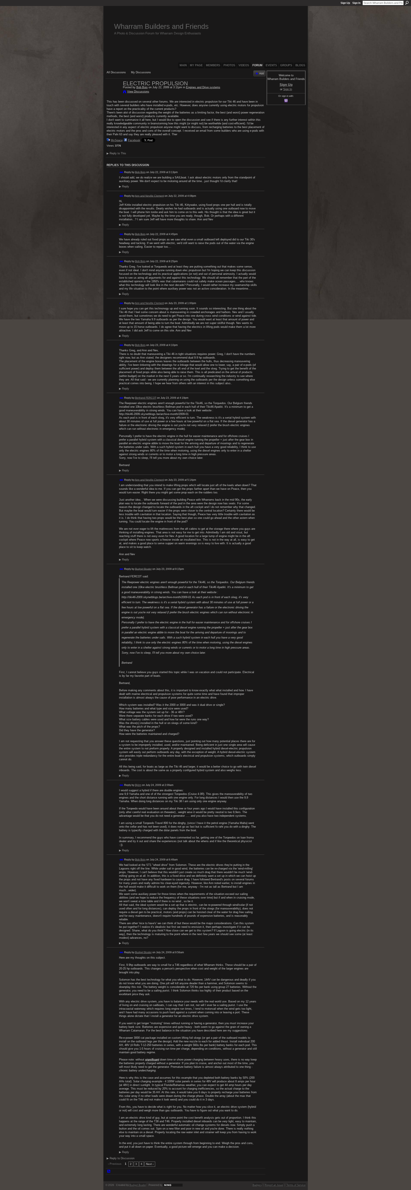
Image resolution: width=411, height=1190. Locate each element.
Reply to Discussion (120, 1158)
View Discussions (138, 91)
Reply (124, 186)
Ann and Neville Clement (149, 195)
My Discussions (141, 72)
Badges (257, 1185)
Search (407, 3)
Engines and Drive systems (203, 87)
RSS (109, 1171)
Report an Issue (274, 1185)
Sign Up (345, 2)
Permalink (121, 172)
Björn (138, 785)
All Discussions (116, 72)
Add (261, 73)
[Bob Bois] (113, 92)
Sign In (356, 2)
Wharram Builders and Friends (161, 26)
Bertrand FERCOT (145, 397)
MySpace (117, 140)
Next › (149, 1164)
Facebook (134, 140)
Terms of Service (296, 1185)
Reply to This (116, 153)
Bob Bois (142, 87)
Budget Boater (143, 568)
